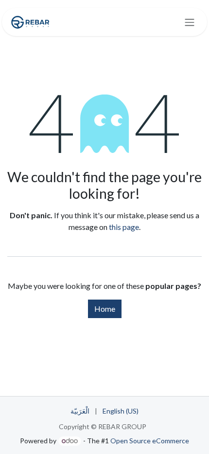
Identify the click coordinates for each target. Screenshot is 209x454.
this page (124, 226)
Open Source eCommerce (149, 440)
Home (104, 308)
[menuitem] (79, 410)
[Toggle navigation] (189, 22)
